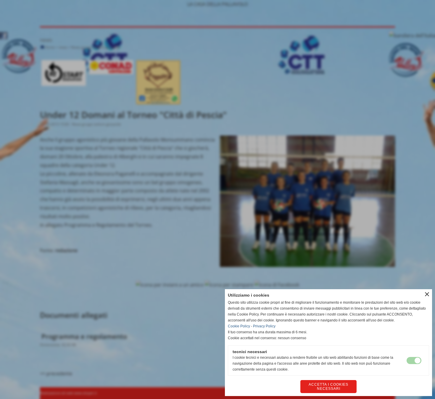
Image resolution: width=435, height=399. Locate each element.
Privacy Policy (264, 326)
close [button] (427, 294)
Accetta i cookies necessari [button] (328, 386)
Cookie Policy (239, 326)
